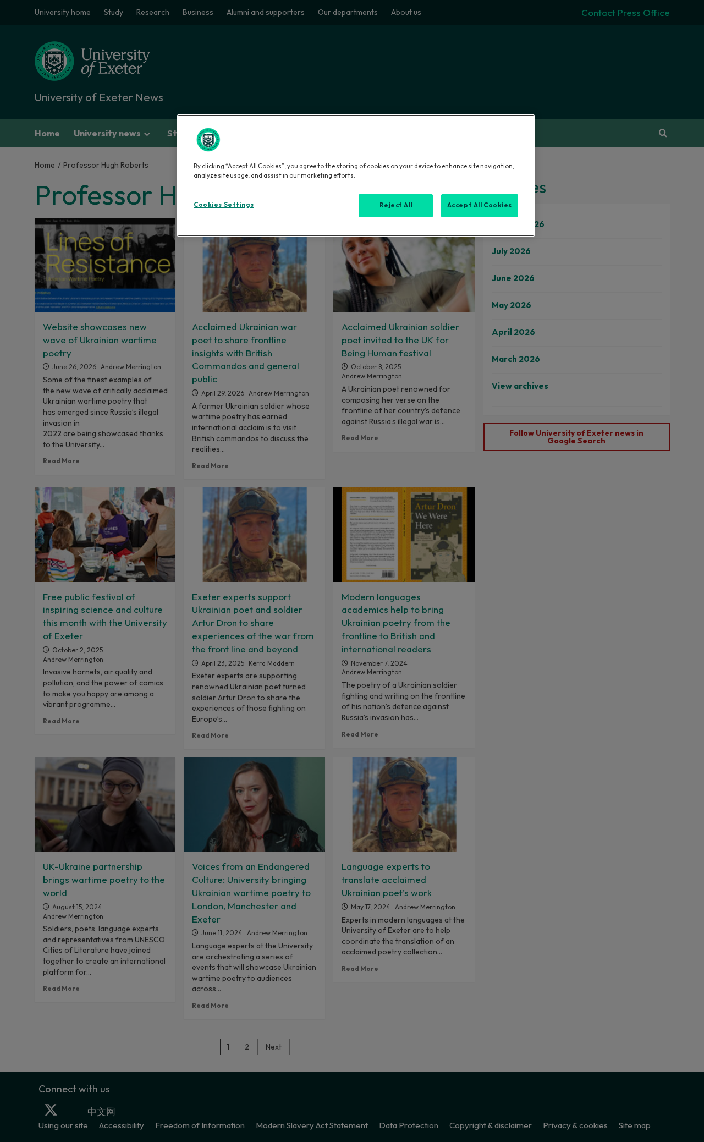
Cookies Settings (224, 204)
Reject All (396, 205)
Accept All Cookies (479, 205)
